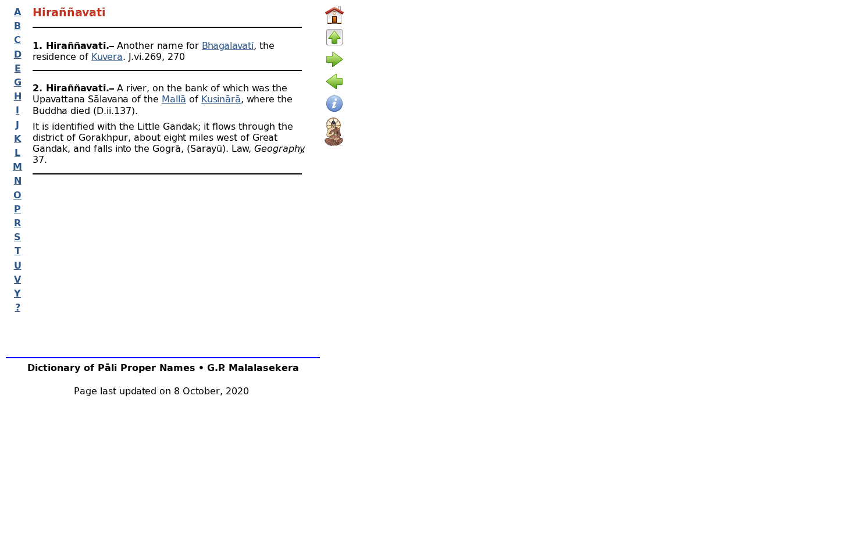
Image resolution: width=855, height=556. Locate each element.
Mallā (174, 98)
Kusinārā (221, 98)
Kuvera (107, 56)
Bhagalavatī (228, 45)
